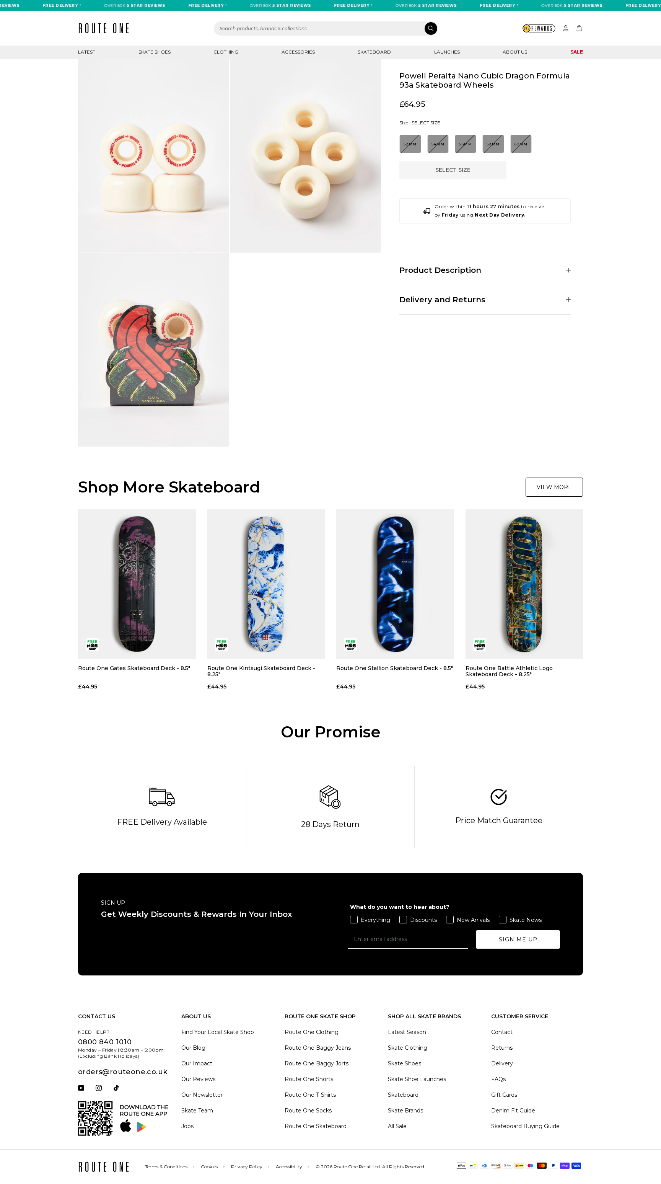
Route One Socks (308, 1110)
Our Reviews (198, 1079)
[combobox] (326, 28)
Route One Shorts (309, 1079)
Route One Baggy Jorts (316, 1063)
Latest (86, 52)
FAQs (498, 1079)
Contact (502, 1032)
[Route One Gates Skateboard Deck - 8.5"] (137, 584)
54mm (438, 144)
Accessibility (289, 1166)
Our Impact (196, 1063)
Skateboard (374, 52)
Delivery (502, 1063)
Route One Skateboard (316, 1126)
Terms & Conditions (166, 1166)
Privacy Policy (246, 1166)
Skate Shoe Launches (417, 1079)
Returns (502, 1048)
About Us (515, 52)
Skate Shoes (154, 52)
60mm (521, 144)
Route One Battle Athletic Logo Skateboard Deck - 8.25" (509, 671)
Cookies (209, 1166)
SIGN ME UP (518, 939)
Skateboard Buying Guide (525, 1126)
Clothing (225, 52)
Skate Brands (405, 1110)
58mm (493, 144)
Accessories (298, 52)
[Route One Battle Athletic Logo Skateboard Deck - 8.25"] (524, 584)
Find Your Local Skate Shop (217, 1032)
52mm (410, 144)
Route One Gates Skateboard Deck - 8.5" (134, 668)
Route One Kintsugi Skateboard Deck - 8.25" (261, 671)
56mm (465, 144)
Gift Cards (504, 1095)
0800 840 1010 (105, 1042)
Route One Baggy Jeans (318, 1048)
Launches (447, 52)
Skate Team (197, 1110)
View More (554, 487)
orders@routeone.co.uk (122, 1072)
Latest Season (407, 1032)
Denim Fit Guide (513, 1110)
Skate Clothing (407, 1048)
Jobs (187, 1126)
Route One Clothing (312, 1032)
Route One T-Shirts (310, 1095)
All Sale (397, 1126)
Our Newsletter (202, 1095)
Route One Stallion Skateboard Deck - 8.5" (394, 668)
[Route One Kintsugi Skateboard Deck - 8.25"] (266, 584)
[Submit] (431, 28)
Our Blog (193, 1048)
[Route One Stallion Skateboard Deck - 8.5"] (395, 584)
